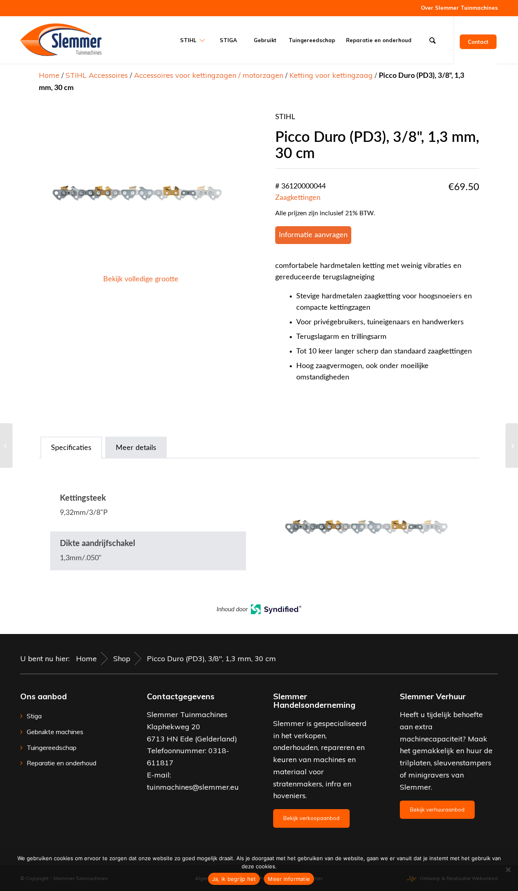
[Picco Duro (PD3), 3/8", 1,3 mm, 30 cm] (6, 445)
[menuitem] (457, 8)
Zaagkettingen (298, 197)
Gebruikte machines (55, 732)
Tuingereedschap (51, 747)
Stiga (34, 716)
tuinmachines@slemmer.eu (193, 787)
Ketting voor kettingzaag (331, 75)
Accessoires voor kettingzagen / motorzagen (208, 75)
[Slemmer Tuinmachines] (61, 40)
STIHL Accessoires (97, 75)
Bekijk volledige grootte (140, 279)
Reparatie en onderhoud (61, 763)
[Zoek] (435, 40)
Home (49, 75)
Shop (121, 658)
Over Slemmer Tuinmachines (459, 7)
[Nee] (508, 869)
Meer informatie (289, 879)
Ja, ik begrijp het (234, 879)
